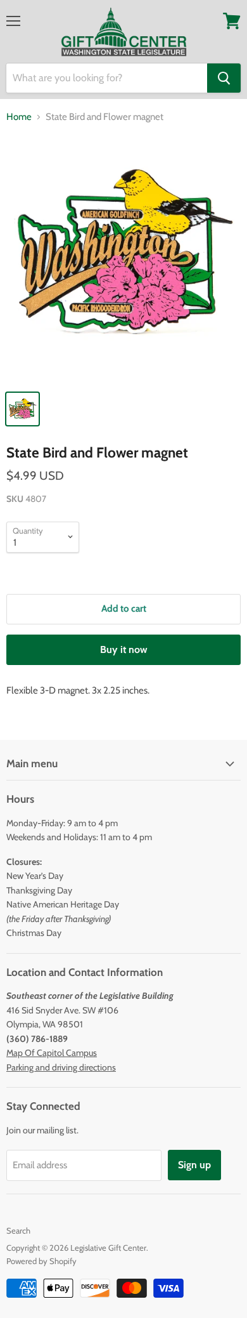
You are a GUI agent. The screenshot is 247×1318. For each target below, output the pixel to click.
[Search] (224, 78)
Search (18, 1230)
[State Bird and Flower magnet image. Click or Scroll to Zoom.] (123, 259)
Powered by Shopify (41, 1261)
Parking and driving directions (61, 1067)
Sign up (194, 1165)
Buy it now (124, 649)
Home (19, 117)
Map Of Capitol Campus (51, 1052)
